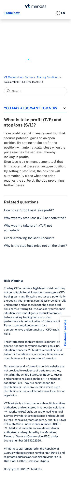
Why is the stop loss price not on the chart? (35, 246)
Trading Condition (47, 77)
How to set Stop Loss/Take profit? (29, 210)
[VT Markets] (35, 6)
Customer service (65, 333)
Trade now (12, 13)
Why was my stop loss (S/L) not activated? (35, 218)
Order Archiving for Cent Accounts (29, 238)
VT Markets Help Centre (18, 77)
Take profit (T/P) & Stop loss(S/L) (23, 81)
